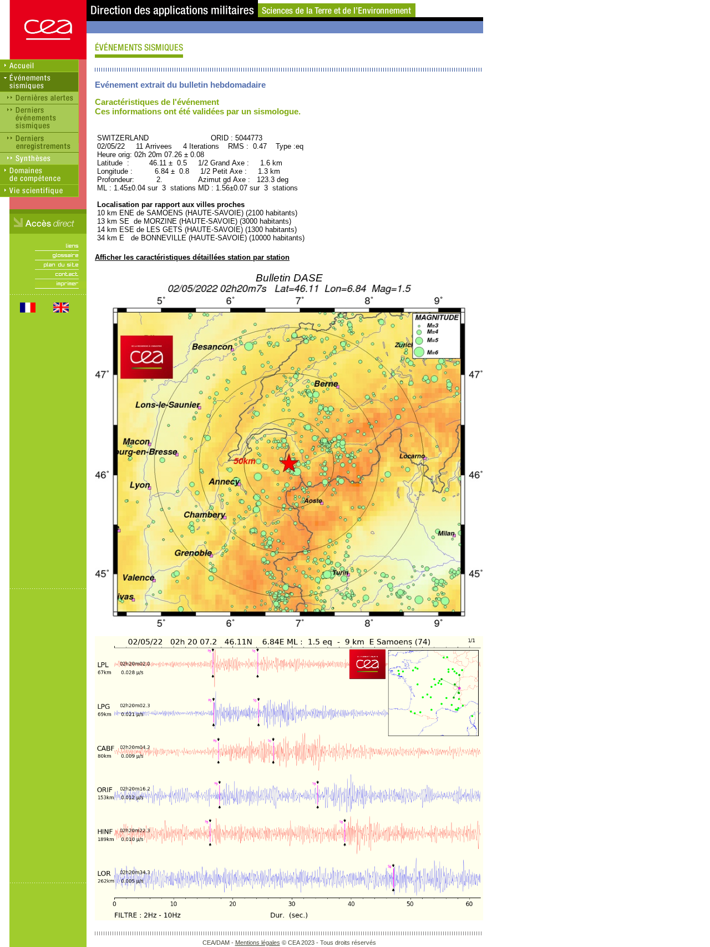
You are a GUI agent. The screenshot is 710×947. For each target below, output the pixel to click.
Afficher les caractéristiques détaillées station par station (192, 257)
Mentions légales (257, 942)
